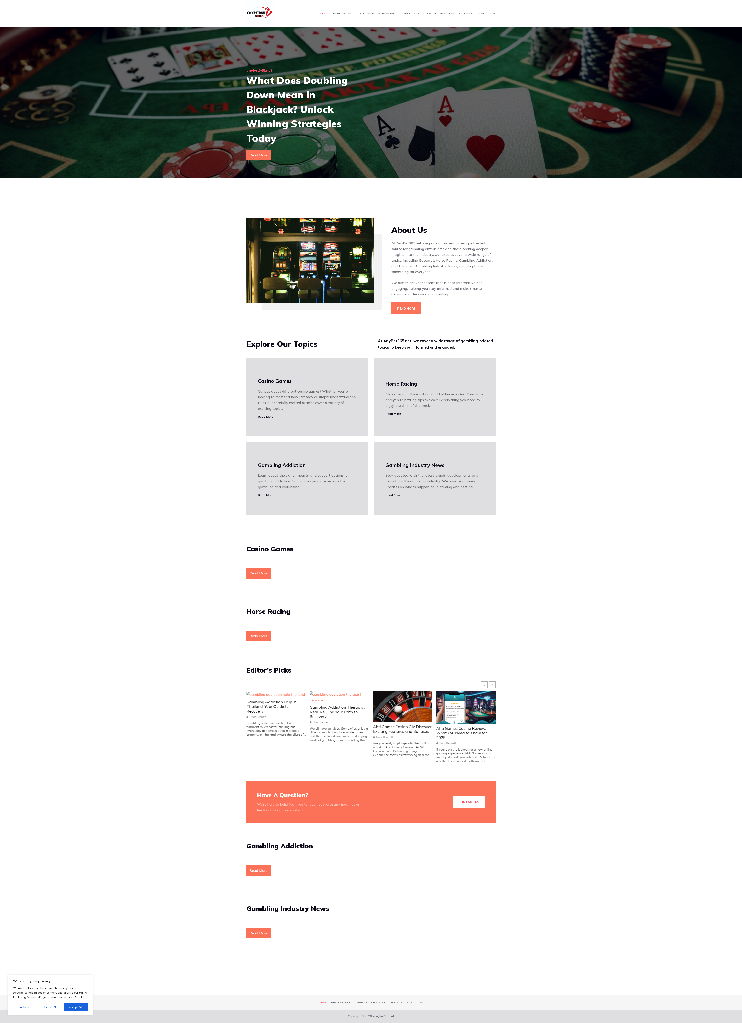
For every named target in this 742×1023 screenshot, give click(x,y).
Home (324, 13)
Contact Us (487, 13)
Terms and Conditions (370, 1002)
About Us (466, 13)
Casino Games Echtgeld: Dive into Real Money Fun (462, 704)
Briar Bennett (258, 737)
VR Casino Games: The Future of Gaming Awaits (402, 704)
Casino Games (410, 13)
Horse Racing (343, 13)
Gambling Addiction (439, 13)
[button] (492, 684)
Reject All (50, 1007)
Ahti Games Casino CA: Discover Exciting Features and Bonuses (275, 729)
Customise (25, 1007)
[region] (50, 995)
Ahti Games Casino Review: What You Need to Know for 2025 (335, 733)
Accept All (75, 1007)
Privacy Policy (340, 1002)
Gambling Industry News (376, 13)
